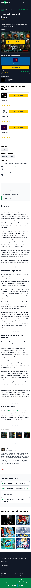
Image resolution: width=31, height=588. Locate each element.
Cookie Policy (23, 582)
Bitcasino (15, 63)
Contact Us (4, 575)
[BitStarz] (4, 95)
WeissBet (5, 116)
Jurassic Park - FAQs (10, 478)
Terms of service (19, 573)
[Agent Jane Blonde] (23, 543)
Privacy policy (18, 575)
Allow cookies (12, 585)
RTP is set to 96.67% (13, 411)
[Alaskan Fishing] (8, 543)
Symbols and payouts (8, 190)
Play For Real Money (17, 42)
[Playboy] (8, 532)
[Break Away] (23, 520)
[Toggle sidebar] (28, 3)
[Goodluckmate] (5, 2)
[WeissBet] (4, 111)
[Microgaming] (3, 80)
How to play (6, 186)
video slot (6, 210)
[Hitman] (8, 520)
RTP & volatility (7, 198)
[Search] (24, 3)
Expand (3, 29)
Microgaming (9, 79)
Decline (21, 585)
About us (3, 573)
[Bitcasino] (15, 60)
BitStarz (4, 100)
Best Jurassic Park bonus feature (12, 194)
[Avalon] (23, 532)
